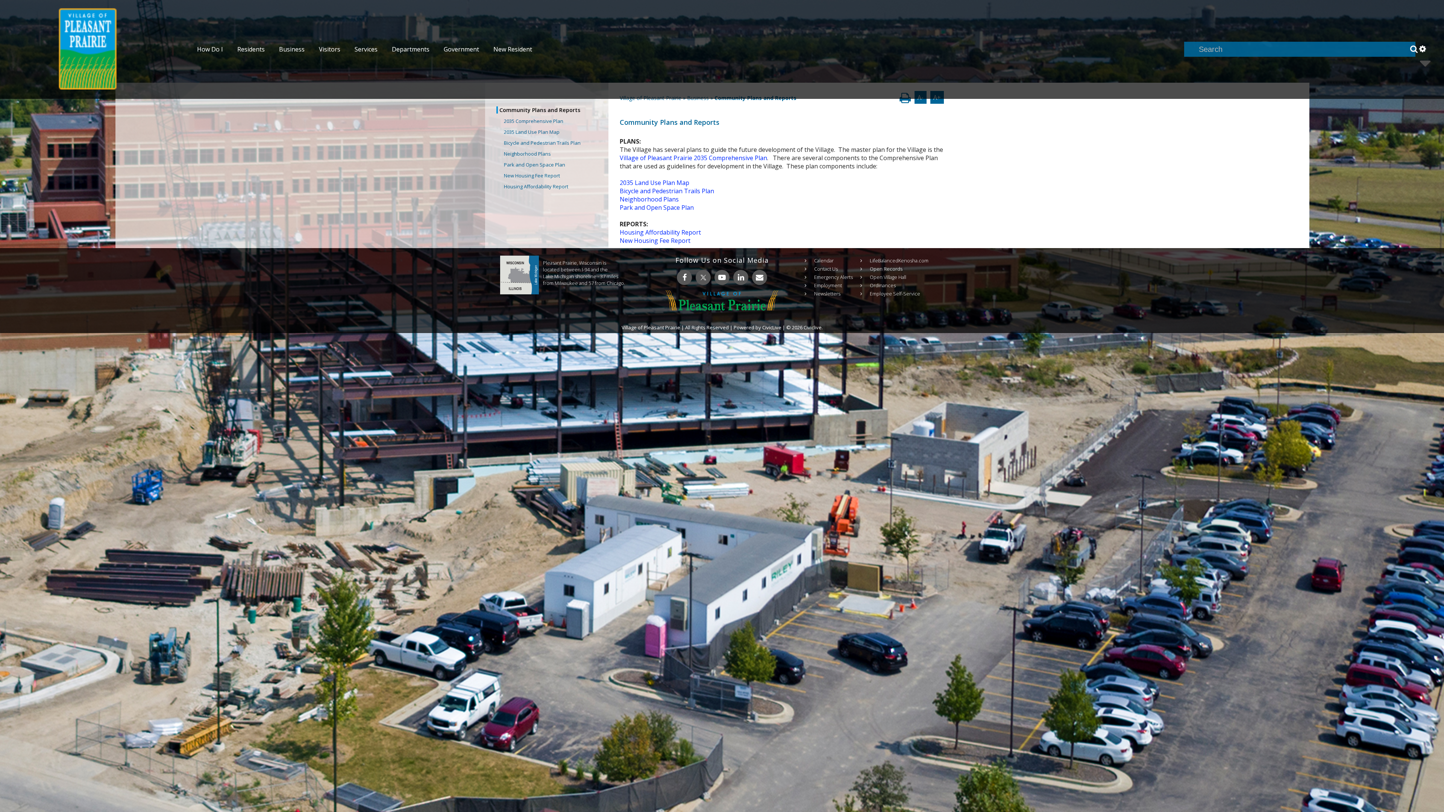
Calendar (824, 260)
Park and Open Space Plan (534, 164)
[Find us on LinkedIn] (740, 277)
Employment (828, 285)
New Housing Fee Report (532, 175)
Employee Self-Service (895, 293)
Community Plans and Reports (539, 110)
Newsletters (827, 293)
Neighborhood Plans (527, 153)
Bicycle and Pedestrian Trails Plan (542, 142)
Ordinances (883, 285)
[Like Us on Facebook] (684, 277)
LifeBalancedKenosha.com (899, 260)
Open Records (886, 268)
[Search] (1413, 49)
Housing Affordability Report (536, 186)
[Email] (759, 277)
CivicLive (771, 327)
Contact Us (826, 268)
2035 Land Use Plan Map (532, 132)
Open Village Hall (888, 277)
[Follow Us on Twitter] (703, 277)
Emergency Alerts (833, 277)
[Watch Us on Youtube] (722, 277)
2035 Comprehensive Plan (533, 121)
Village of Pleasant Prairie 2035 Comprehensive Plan (693, 158)
